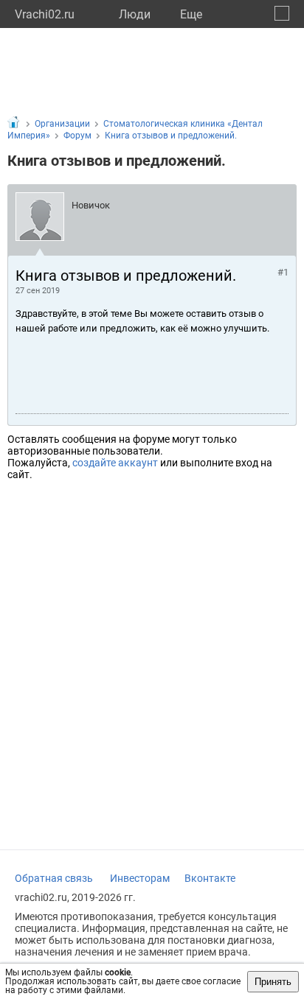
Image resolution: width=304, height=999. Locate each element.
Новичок (91, 205)
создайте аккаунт (115, 463)
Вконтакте (209, 878)
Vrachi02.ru (45, 14)
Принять (273, 981)
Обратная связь (54, 878)
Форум (77, 135)
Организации (62, 124)
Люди (135, 14)
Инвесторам (140, 878)
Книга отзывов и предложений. (171, 135)
